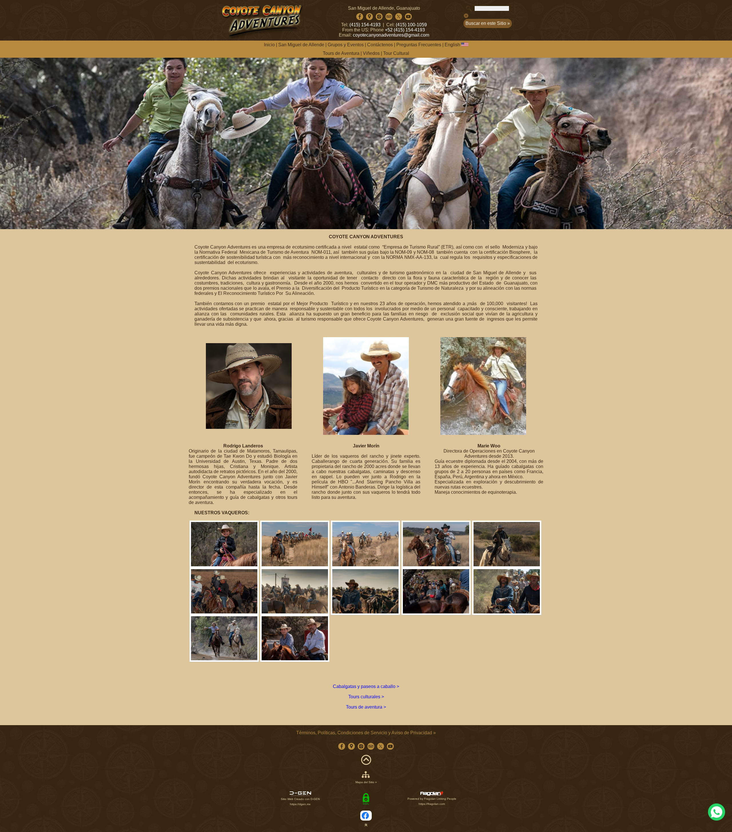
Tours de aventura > (366, 707)
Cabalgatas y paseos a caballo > (366, 686)
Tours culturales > (366, 696)
